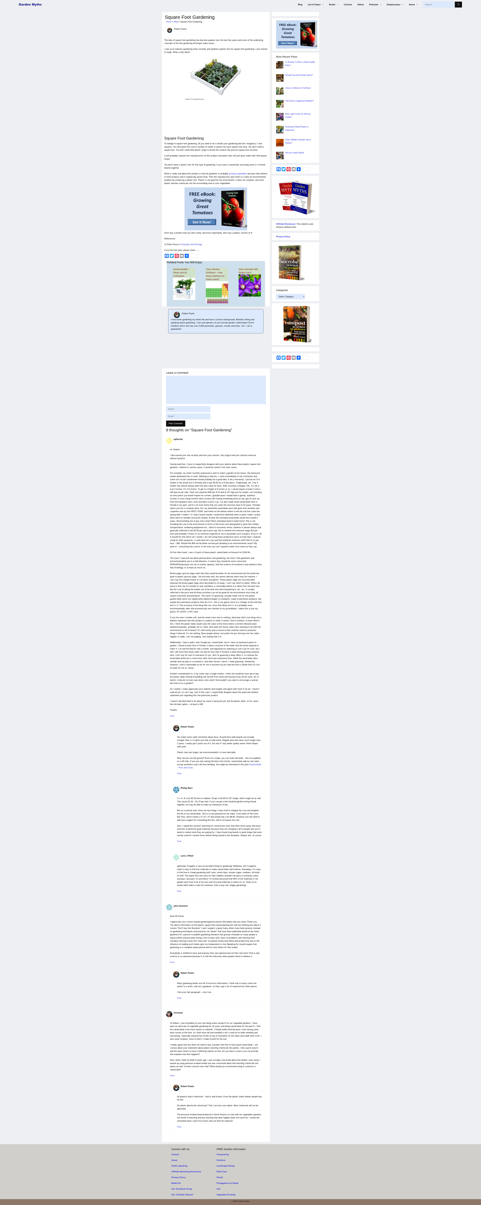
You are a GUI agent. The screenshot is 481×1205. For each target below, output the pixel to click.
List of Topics (314, 5)
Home (168, 22)
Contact (175, 1154)
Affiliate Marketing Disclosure (186, 1171)
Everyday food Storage (191, 244)
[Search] (458, 5)
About (412, 5)
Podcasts (373, 5)
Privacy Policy (178, 1177)
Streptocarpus (393, 5)
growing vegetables (238, 173)
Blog (300, 5)
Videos (360, 5)
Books (332, 5)
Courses (348, 5)
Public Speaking (179, 1166)
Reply (172, 716)
